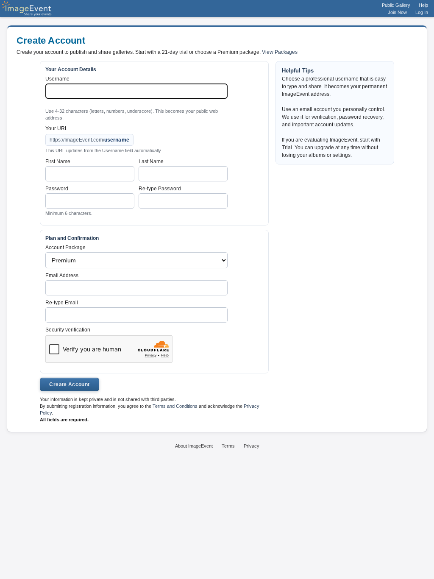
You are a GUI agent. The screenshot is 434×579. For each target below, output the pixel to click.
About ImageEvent (194, 445)
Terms (228, 445)
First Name (57, 161)
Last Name (151, 161)
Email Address (61, 275)
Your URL (56, 128)
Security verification (67, 330)
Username (57, 79)
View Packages (280, 52)
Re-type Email (61, 303)
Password (56, 189)
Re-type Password (160, 189)
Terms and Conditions (175, 406)
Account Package (65, 248)
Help (423, 5)
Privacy (251, 445)
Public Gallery (396, 5)
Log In (421, 12)
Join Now (397, 12)
